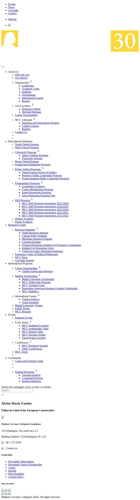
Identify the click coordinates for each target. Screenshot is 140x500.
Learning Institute (31, 242)
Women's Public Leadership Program (42, 175)
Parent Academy (24, 221)
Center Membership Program (37, 189)
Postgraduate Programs (27, 183)
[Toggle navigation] (2, 66)
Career (11, 467)
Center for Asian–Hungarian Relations (42, 251)
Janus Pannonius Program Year (38, 195)
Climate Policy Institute (34, 235)
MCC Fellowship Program (36, 282)
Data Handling (16, 473)
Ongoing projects (31, 375)
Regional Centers (31, 108)
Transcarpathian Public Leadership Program (45, 178)
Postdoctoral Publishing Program (32, 164)
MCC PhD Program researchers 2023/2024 (45, 209)
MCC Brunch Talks (32, 331)
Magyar (12, 19)
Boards (26, 101)
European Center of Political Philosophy (36, 254)
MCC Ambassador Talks (35, 328)
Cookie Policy (16, 476)
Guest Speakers (30, 302)
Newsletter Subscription (21, 461)
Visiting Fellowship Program (37, 271)
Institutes (26, 91)
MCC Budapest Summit (35, 345)
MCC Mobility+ (30, 291)
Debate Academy (24, 218)
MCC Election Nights (33, 334)
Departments (29, 94)
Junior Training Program (35, 155)
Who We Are (22, 74)
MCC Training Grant (33, 285)
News (11, 7)
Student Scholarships (26, 276)
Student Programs (24, 372)
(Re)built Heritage (31, 112)
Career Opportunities (26, 115)
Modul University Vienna (29, 305)
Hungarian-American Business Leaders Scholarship (50, 288)
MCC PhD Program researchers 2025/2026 (45, 203)
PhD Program (22, 200)
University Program (25, 152)
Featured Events (23, 317)
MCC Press (21, 257)
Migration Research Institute (37, 238)
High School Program (27, 147)
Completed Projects (32, 378)
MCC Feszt (21, 351)
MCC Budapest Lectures (35, 325)
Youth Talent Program (27, 144)
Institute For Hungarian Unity (38, 248)
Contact (12, 13)
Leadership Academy (33, 186)
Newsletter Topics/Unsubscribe (25, 464)
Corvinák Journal (24, 260)
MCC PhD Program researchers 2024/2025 (45, 206)
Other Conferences (32, 348)
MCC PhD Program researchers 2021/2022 (45, 215)
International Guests (32, 98)
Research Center (17, 224)
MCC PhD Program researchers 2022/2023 (45, 212)
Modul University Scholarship (38, 279)
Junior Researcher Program (36, 192)
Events (12, 4)
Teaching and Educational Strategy (40, 122)
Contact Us (21, 132)
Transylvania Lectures (34, 337)
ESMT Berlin (22, 308)
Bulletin (26, 129)
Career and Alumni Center (29, 361)
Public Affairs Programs (28, 169)
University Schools (32, 158)
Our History (21, 77)
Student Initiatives (31, 381)
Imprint (12, 470)
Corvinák (13, 10)
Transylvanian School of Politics (39, 172)
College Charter (30, 126)
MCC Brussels (23, 311)
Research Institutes (25, 229)
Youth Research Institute (35, 232)
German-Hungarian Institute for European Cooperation (51, 245)
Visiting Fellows (30, 299)
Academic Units (30, 88)
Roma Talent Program (27, 161)
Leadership (28, 85)
